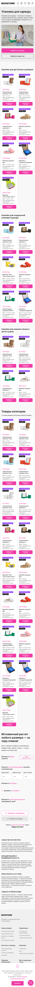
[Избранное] (25, 3)
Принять (17, 983)
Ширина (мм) (17, 772)
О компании (22, 948)
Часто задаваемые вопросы (6, 949)
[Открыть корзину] (29, 3)
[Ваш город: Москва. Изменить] (21, 3)
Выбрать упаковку (17, 50)
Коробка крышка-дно (7, 933)
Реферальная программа (26, 953)
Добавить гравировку (16, 813)
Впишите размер (16, 819)
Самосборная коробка (7, 931)
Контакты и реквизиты (7, 952)
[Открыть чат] (31, 983)
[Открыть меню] (18, 3)
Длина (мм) (5, 772)
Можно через (17, 825)
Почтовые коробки (24, 935)
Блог (20, 951)
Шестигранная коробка (7, 940)
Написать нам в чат (17, 56)
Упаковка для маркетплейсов (23, 932)
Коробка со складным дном (7, 937)
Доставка (4, 955)
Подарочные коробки (25, 938)
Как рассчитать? (26, 757)
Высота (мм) (28, 772)
